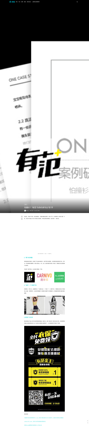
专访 (19, 1)
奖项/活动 (29, 1)
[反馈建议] (88, 423)
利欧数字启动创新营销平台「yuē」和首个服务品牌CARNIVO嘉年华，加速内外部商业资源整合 (43, 417)
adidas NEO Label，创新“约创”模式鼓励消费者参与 (35, 421)
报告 (25, 1)
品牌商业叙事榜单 (36, 1)
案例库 (26, 204)
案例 (22, 1)
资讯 (17, 1)
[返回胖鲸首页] (12, 2)
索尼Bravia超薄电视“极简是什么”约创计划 (33, 425)
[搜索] (77, 2)
